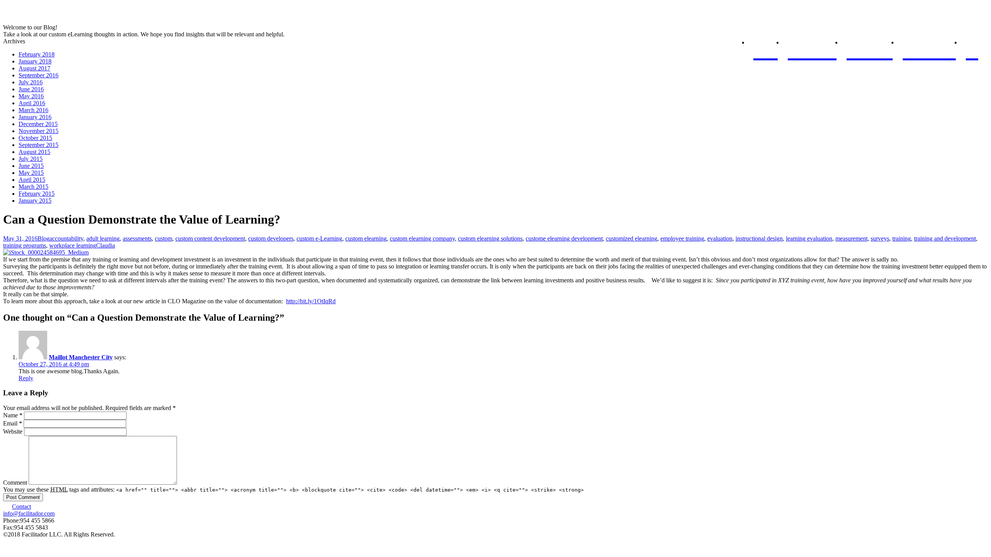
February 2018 (37, 54)
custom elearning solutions (490, 238)
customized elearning (631, 238)
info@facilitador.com (29, 513)
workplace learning (72, 245)
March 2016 (33, 110)
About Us (765, 43)
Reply (26, 378)
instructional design (759, 238)
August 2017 (34, 68)
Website (12, 431)
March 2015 (33, 186)
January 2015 (35, 200)
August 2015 (34, 152)
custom (163, 238)
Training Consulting (929, 43)
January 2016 (35, 117)
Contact (21, 506)
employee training (682, 238)
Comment (15, 482)
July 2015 (31, 158)
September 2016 (38, 75)
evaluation (719, 238)
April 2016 (32, 103)
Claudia (105, 245)
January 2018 (35, 61)
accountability (66, 238)
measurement (851, 238)
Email (12, 423)
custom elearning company (422, 238)
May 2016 (31, 96)
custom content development (210, 238)
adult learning (103, 238)
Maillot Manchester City (81, 357)
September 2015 (38, 145)
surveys (880, 238)
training (901, 238)
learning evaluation (809, 238)
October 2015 (35, 138)
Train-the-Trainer (870, 43)
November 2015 (38, 131)
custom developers (270, 238)
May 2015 (31, 172)
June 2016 (31, 89)
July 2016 (31, 82)
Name (12, 415)
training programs (24, 245)
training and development (945, 238)
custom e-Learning (319, 238)
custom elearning (366, 238)
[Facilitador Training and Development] (36, 20)
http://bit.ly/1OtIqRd (311, 301)
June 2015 (31, 165)
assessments (137, 238)
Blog (972, 43)
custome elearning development (564, 238)
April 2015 (32, 179)
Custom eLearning (812, 43)
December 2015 (38, 124)
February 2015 (37, 193)
